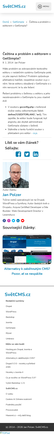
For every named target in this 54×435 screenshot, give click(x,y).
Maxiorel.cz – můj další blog (18, 415)
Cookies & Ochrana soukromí (19, 399)
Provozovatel (12, 410)
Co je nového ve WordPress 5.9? (21, 377)
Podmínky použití (13, 404)
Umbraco (10, 338)
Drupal (9, 306)
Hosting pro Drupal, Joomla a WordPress (19, 351)
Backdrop (10, 317)
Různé (9, 333)
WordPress (11, 311)
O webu (9, 393)
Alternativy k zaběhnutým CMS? (20, 358)
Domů (6, 21)
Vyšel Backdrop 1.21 (15, 383)
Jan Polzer (12, 194)
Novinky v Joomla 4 (14, 372)
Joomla (9, 322)
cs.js (35, 133)
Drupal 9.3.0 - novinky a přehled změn (20, 365)
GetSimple (18, 21)
